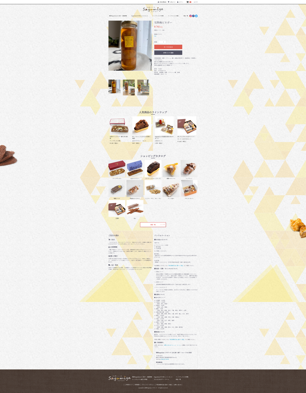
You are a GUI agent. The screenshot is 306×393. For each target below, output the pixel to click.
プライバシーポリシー (148, 385)
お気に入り (173, 2)
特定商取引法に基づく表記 (164, 385)
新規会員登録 (163, 2)
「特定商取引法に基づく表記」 (175, 265)
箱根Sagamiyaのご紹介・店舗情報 (118, 16)
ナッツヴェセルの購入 (173, 16)
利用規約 (137, 385)
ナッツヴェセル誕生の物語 (139, 379)
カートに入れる (168, 47)
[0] (188, 2)
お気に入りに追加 (168, 53)
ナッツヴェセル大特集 (158, 16)
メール (178, 345)
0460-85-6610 (165, 359)
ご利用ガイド (129, 385)
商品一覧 (186, 16)
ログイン (181, 2)
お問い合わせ (177, 385)
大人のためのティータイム (161, 379)
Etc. (155, 36)
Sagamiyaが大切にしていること (139, 16)
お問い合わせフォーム (170, 345)
